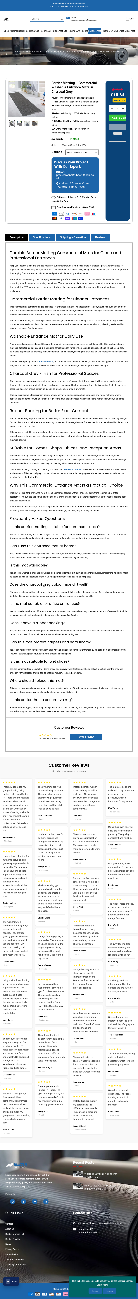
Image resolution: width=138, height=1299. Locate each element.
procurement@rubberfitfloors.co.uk (75, 176)
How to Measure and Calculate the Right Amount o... (102, 1187)
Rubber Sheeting (13, 1239)
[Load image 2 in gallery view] (19, 123)
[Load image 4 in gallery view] (35, 123)
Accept (95, 1291)
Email (73, 17)
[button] (130, 18)
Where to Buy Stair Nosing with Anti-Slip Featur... (100, 1175)
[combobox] (47, 19)
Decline (109, 1291)
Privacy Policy (12, 1249)
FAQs (7, 1269)
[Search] (62, 19)
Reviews (100, 237)
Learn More (102, 1285)
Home (18, 51)
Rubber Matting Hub (15, 1234)
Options (56, 152)
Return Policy (11, 1254)
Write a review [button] (86, 737)
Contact (9, 1224)
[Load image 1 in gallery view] (12, 123)
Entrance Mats (34, 51)
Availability (57, 139)
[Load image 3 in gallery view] (27, 123)
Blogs (8, 1244)
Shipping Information (15, 1264)
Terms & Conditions (14, 1259)
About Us (9, 1229)
